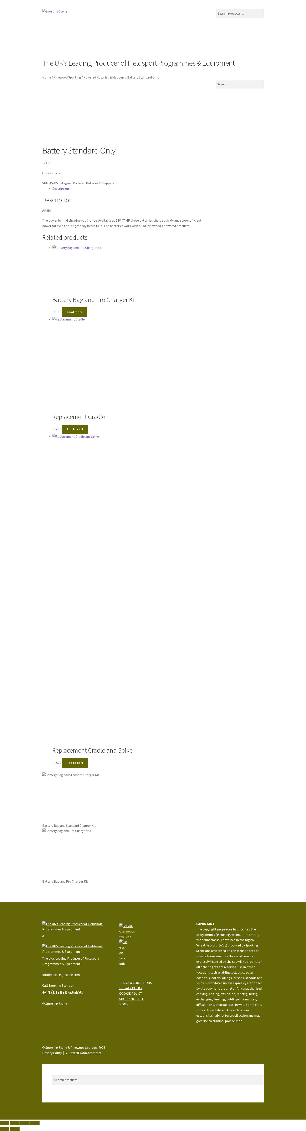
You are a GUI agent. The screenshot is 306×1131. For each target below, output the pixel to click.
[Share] (14, 1123)
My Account (60, 1067)
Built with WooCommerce (83, 1053)
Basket (58, 1099)
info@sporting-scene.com (61, 975)
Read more (74, 312)
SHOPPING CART (131, 999)
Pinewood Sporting (101, 36)
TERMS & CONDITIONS (135, 983)
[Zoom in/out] (35, 1123)
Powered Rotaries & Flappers (104, 77)
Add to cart (75, 429)
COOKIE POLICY (130, 993)
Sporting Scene (69, 36)
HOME (123, 1004)
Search (57, 1072)
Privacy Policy (52, 1053)
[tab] (129, 188)
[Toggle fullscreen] (25, 1123)
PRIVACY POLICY (130, 988)
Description (60, 188)
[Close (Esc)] (4, 1123)
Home (46, 36)
